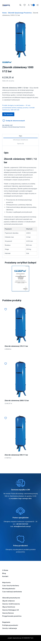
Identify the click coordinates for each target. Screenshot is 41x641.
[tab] (20, 55)
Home (4, 13)
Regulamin (6, 622)
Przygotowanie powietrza (11, 616)
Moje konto (6, 582)
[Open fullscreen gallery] (37, 55)
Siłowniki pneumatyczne (11, 598)
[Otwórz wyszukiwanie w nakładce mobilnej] (20, 5)
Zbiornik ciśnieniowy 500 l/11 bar (16, 455)
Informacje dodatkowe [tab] (20, 140)
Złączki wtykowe (8, 601)
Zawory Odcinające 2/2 (10, 610)
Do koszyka (8, 114)
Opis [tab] (20, 136)
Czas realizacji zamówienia (12, 592)
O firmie (5, 570)
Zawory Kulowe (8, 613)
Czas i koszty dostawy (10, 586)
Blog (4, 573)
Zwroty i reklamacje (9, 628)
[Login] (29, 5)
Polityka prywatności (10, 625)
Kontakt (5, 576)
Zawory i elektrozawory (11, 604)
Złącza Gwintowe (8, 607)
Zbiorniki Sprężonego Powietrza (20, 13)
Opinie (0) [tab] (20, 144)
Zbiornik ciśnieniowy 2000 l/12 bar (17, 400)
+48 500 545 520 (22, 524)
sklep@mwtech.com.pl (22, 526)
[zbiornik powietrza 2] (20, 39)
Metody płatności (8, 589)
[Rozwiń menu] (37, 5)
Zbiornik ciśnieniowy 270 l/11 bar (16, 346)
